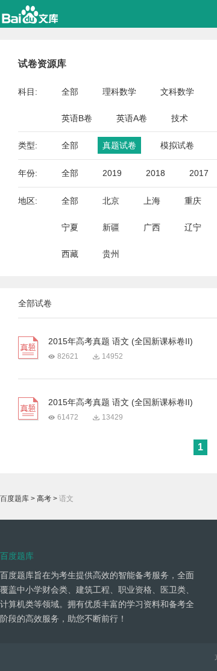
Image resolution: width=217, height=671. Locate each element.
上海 (151, 201)
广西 (151, 227)
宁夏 (69, 227)
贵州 (110, 254)
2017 (199, 173)
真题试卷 (119, 145)
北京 (110, 201)
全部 (69, 91)
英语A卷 (131, 118)
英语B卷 (76, 118)
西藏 (69, 254)
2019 (112, 173)
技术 (179, 118)
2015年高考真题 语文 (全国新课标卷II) (120, 341)
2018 (155, 173)
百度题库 (14, 498)
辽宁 (192, 227)
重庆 (192, 201)
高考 (44, 498)
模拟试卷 (177, 145)
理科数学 (119, 91)
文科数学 (177, 91)
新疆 (110, 227)
